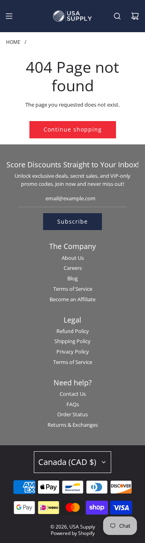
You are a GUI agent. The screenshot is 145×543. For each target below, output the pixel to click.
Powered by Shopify (73, 533)
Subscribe (72, 221)
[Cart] (135, 16)
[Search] (117, 16)
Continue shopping (73, 129)
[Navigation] (9, 16)
